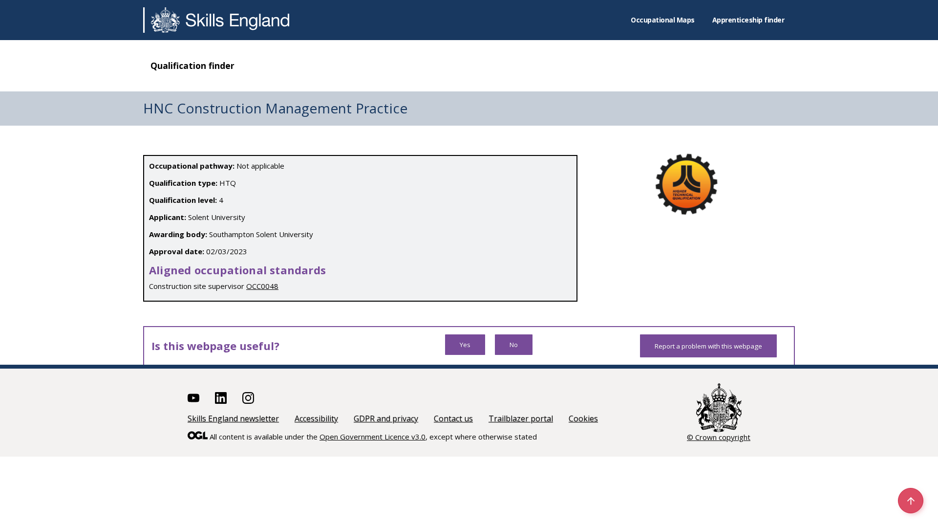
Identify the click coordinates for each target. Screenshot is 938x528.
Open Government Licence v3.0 (373, 436)
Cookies (583, 418)
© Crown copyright (718, 437)
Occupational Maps (663, 19)
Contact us (453, 418)
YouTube (193, 398)
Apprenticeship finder (748, 19)
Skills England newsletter (233, 418)
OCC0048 (262, 286)
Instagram (248, 398)
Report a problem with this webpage (708, 346)
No (514, 344)
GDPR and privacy (386, 418)
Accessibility (316, 418)
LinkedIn (220, 398)
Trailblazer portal (521, 418)
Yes (465, 344)
